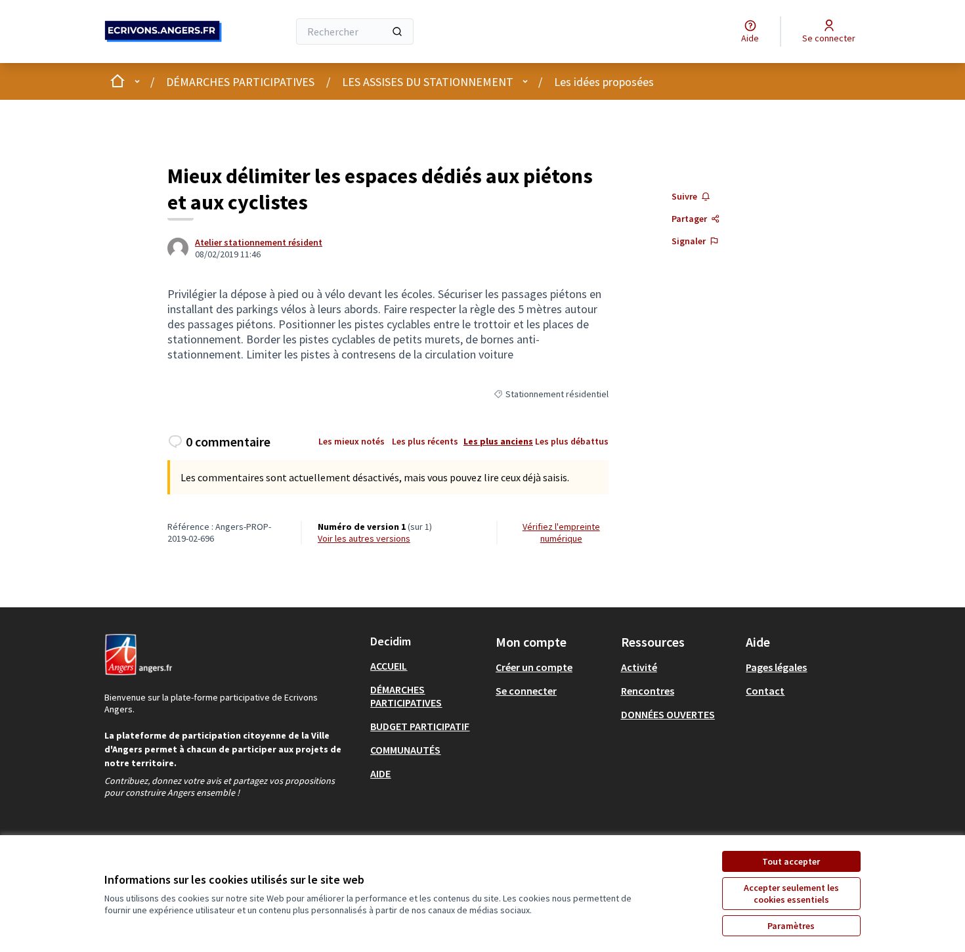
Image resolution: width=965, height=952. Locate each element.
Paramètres (791, 926)
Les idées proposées (604, 81)
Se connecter (526, 690)
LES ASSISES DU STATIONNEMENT (427, 81)
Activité (639, 667)
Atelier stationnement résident (258, 242)
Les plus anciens (498, 441)
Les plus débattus (572, 441)
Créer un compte (534, 667)
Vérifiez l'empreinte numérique (561, 532)
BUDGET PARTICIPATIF (419, 726)
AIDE (380, 773)
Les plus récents (425, 441)
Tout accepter (791, 861)
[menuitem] (427, 665)
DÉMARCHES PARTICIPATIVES (240, 81)
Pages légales (776, 667)
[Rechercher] (397, 31)
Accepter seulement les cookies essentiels (791, 893)
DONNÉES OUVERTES (668, 714)
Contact (765, 690)
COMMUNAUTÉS (405, 749)
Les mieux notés (351, 441)
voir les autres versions (364, 538)
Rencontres (647, 690)
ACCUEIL (388, 665)
